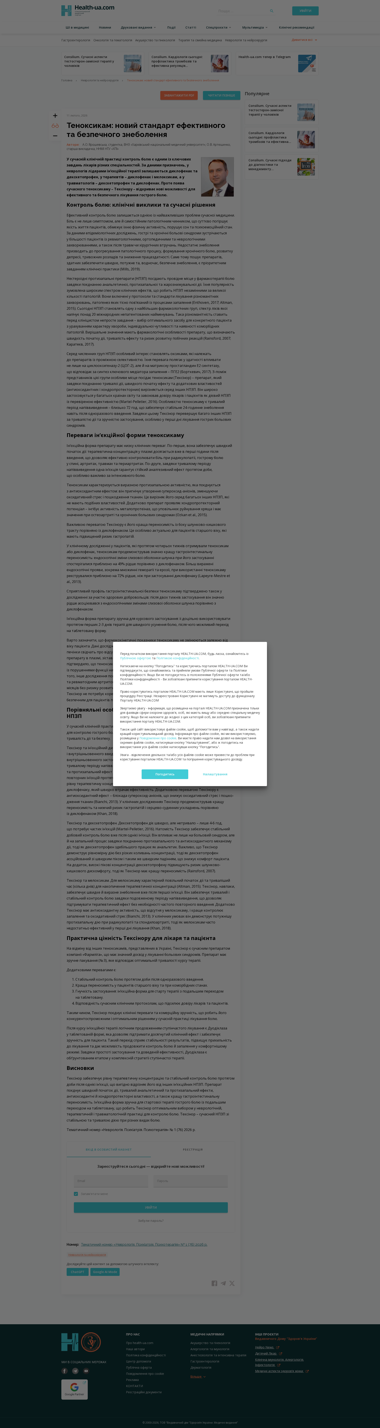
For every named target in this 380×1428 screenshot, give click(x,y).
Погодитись (164, 774)
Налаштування (215, 774)
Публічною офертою (135, 658)
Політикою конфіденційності (177, 658)
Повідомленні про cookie (157, 738)
